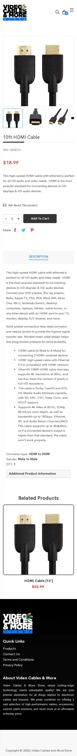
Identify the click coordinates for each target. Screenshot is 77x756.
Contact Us (11, 654)
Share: (7, 230)
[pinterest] (32, 230)
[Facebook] (15, 230)
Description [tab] (38, 256)
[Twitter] (23, 230)
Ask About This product (23, 205)
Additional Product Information (32, 473)
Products (9, 649)
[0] (64, 13)
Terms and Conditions (18, 660)
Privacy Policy (13, 665)
